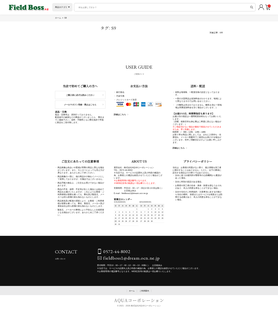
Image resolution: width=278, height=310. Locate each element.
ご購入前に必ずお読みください (80, 95)
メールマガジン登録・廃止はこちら (80, 104)
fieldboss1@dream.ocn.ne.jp (131, 258)
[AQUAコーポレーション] (28, 6)
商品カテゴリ (61, 7)
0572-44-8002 (116, 251)
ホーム (132, 291)
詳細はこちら (120, 114)
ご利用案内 (144, 291)
